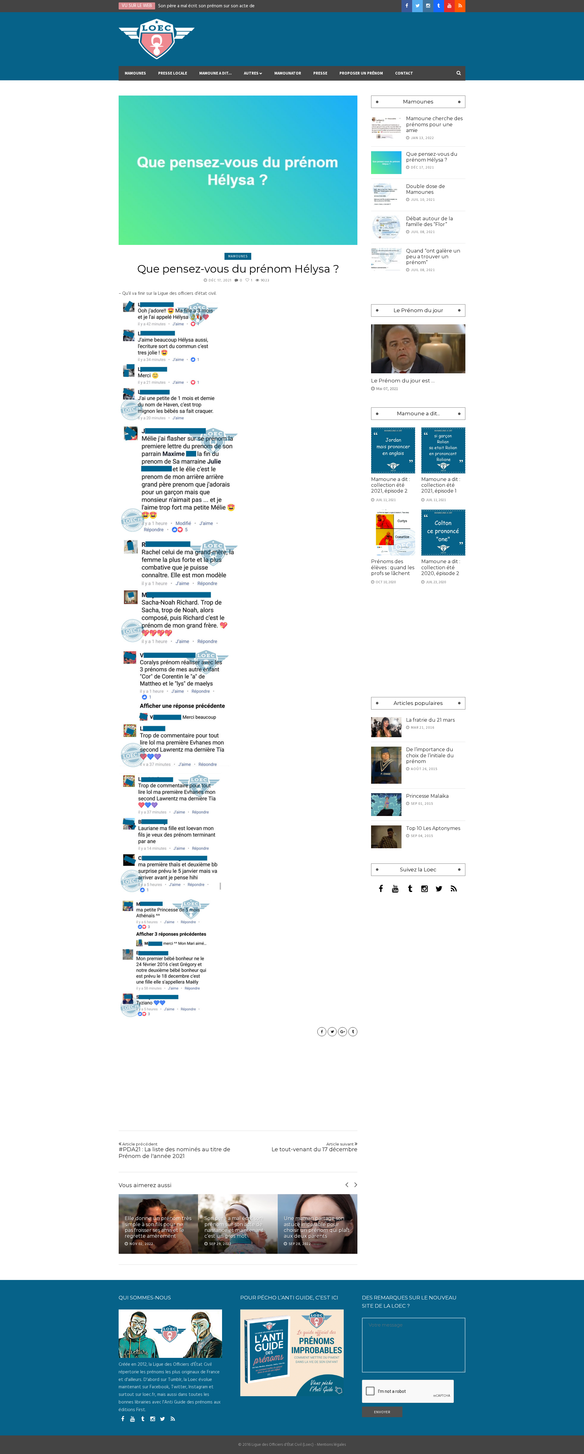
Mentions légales (331, 1445)
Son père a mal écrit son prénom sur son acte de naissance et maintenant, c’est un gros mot (234, 1227)
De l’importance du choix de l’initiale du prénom (430, 755)
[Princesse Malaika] (386, 804)
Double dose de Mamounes (425, 189)
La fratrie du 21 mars (430, 720)
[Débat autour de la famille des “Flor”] (386, 227)
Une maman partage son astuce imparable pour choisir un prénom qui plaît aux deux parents (317, 1227)
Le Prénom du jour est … (403, 381)
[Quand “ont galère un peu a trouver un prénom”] (386, 259)
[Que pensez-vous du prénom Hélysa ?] (238, 170)
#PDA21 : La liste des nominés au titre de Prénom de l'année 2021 (174, 1150)
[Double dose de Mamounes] (386, 194)
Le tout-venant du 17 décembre (314, 1147)
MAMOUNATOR (287, 73)
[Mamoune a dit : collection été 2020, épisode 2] (443, 533)
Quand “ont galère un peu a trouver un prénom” (433, 256)
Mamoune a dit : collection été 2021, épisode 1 (440, 485)
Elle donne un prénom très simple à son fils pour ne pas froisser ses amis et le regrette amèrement (158, 1227)
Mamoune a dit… (215, 73)
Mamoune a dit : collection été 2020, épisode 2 (440, 567)
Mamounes (135, 73)
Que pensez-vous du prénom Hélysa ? (431, 157)
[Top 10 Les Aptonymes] (386, 836)
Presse (320, 73)
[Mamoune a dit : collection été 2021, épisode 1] (443, 450)
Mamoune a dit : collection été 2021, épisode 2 (390, 485)
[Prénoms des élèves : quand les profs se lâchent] (393, 533)
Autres (251, 73)
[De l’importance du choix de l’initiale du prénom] (386, 765)
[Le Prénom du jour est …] (418, 348)
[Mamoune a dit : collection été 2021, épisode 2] (393, 450)
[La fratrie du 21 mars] (386, 727)
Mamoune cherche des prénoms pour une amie (434, 124)
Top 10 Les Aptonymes (433, 828)
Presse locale (172, 73)
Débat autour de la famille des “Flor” (429, 221)
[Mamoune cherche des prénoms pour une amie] (386, 127)
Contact (404, 73)
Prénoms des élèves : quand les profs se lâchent (392, 567)
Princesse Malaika (427, 796)
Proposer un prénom (361, 73)
